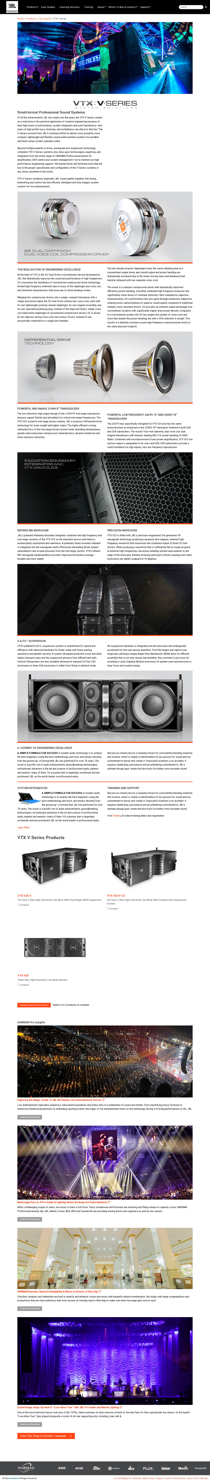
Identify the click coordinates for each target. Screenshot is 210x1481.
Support (144, 6)
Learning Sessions (69, 6)
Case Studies (48, 6)
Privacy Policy (179, 1478)
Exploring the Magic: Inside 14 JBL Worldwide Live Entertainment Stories (59, 1100)
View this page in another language (43, 1435)
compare (24, 905)
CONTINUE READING (30, 1117)
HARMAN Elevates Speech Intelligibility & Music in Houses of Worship (57, 1291)
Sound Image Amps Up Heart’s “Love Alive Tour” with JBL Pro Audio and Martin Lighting (68, 1407)
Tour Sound (44, 18)
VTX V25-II (24, 895)
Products (32, 6)
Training (88, 6)
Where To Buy (149, 1478)
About (100, 6)
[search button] (205, 7)
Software (137, 1478)
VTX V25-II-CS (116, 895)
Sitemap (204, 1478)
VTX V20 (23, 975)
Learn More (23, 827)
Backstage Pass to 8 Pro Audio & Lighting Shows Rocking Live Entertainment (62, 1202)
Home (20, 18)
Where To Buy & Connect (122, 6)
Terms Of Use (193, 1478)
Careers (168, 1478)
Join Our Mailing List (122, 1478)
